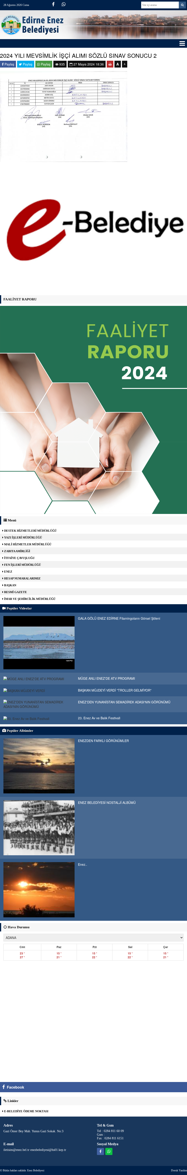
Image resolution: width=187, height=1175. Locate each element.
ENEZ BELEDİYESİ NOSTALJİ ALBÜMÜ (107, 802)
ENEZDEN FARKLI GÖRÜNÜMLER (103, 740)
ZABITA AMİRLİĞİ (16, 551)
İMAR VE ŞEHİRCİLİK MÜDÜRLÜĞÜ (29, 599)
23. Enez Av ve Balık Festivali (99, 718)
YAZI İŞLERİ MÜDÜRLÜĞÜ (22, 537)
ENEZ (7, 571)
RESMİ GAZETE (15, 592)
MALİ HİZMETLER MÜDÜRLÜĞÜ (27, 544)
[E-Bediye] (93, 230)
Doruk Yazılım (179, 1170)
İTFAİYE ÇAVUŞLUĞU (19, 558)
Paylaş (9, 64)
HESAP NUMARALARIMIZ (22, 578)
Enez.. (82, 864)
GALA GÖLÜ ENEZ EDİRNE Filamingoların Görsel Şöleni (119, 618)
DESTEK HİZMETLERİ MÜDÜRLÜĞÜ (30, 530)
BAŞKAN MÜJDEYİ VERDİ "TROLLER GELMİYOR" (114, 690)
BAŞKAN (9, 585)
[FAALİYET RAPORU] (93, 409)
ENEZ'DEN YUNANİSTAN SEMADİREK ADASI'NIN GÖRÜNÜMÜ (124, 702)
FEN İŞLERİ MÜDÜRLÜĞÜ (22, 564)
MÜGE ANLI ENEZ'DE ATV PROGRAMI (106, 678)
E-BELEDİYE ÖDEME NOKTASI (25, 1111)
